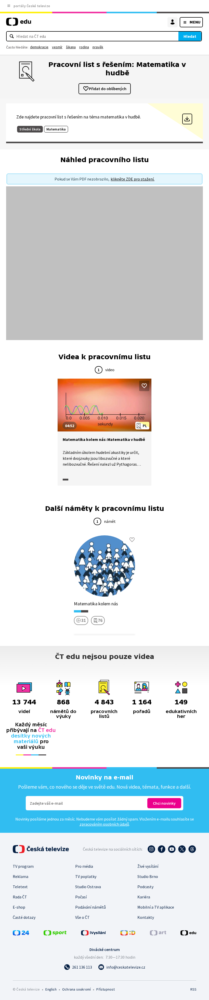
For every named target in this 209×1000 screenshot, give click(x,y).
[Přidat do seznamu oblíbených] (144, 386)
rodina (84, 47)
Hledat (190, 36)
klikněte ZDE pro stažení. (132, 179)
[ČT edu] (18, 24)
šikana (71, 47)
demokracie (39, 47)
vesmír (57, 47)
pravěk (98, 47)
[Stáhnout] (187, 119)
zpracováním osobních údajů (104, 824)
